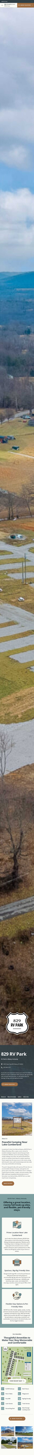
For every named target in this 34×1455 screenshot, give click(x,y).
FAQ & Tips (26, 1096)
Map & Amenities (12, 1096)
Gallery (19, 1096)
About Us (3, 1096)
